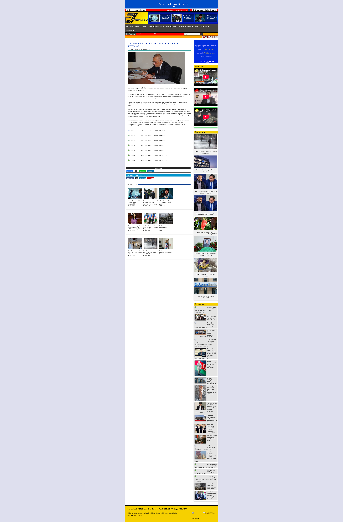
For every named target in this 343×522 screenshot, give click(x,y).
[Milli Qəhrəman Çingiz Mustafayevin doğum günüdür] (166, 193)
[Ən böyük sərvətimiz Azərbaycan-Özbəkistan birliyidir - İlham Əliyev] (150, 218)
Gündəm (136, 26)
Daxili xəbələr (131, 184)
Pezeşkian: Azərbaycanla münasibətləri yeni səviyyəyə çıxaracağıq (150, 202)
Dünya (174, 26)
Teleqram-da (142, 178)
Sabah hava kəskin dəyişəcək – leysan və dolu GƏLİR (149, 252)
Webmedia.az (138, 515)
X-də (136, 178)
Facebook (129, 171)
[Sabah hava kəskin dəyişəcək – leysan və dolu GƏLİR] (150, 243)
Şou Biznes (204, 26)
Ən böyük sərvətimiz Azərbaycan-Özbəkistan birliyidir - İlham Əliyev (150, 227)
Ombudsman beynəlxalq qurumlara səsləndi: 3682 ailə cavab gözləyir (135, 227)
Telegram (150, 171)
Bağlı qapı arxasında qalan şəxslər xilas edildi (166, 251)
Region (143, 26)
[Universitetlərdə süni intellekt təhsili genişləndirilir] (135, 193)
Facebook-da (130, 178)
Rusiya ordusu (140, 34)
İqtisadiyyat (158, 26)
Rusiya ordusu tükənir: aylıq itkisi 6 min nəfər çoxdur (165, 227)
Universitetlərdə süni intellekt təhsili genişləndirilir (134, 202)
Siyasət (167, 26)
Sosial (150, 26)
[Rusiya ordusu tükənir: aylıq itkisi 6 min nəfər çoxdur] (166, 218)
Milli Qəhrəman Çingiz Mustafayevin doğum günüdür (165, 202)
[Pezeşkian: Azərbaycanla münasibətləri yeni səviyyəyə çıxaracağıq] (150, 193)
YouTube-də (150, 178)
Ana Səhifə (129, 26)
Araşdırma (129, 30)
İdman (196, 26)
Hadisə (189, 26)
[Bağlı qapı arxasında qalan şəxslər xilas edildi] (166, 243)
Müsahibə (182, 26)
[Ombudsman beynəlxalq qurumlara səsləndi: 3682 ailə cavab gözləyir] (135, 218)
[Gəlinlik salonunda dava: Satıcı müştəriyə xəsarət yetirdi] (135, 243)
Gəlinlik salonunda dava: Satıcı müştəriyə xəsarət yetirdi (135, 252)
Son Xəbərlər (130, 34)
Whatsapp (142, 171)
